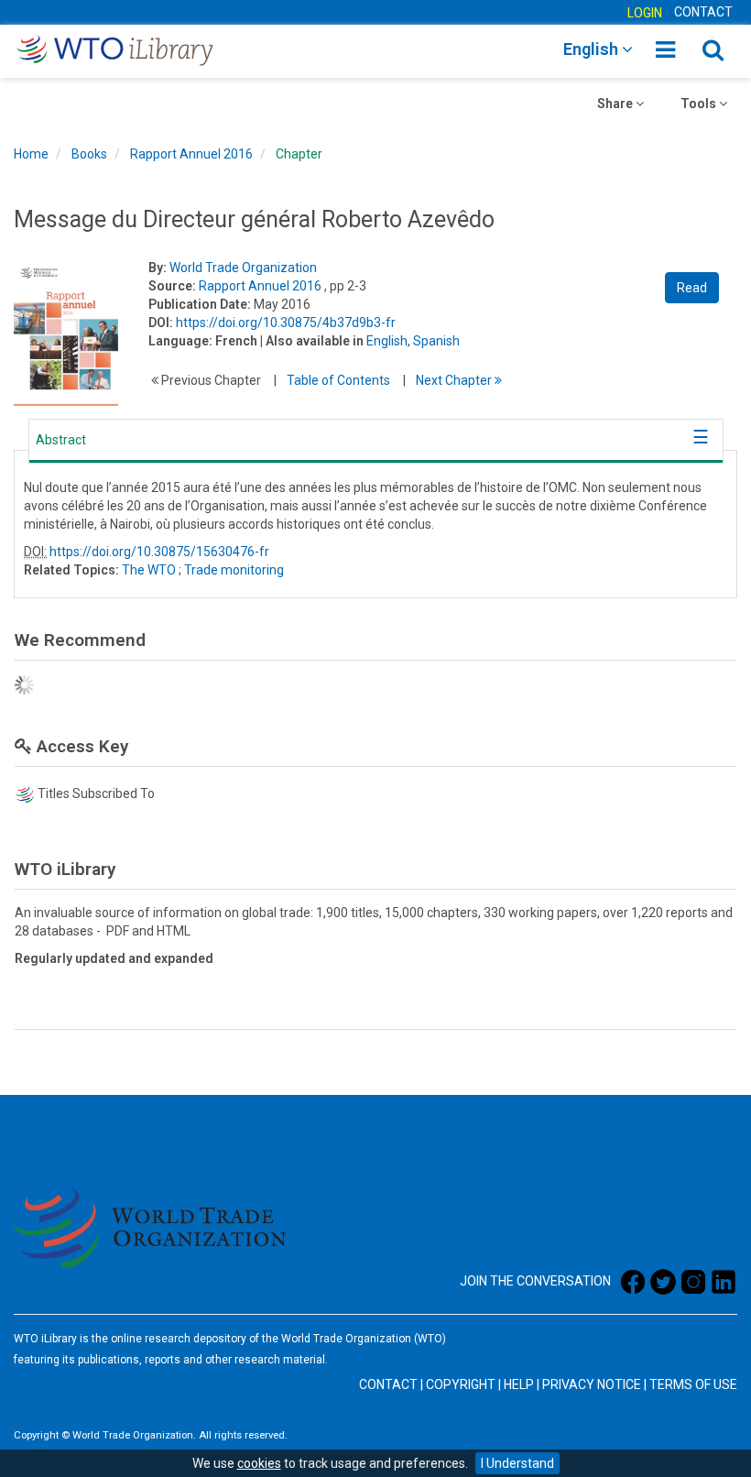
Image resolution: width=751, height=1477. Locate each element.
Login (644, 12)
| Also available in (312, 341)
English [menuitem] (592, 49)
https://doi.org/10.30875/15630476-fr (159, 551)
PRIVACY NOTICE (591, 1384)
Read (692, 287)
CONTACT (703, 12)
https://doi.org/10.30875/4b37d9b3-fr (286, 322)
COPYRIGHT (460, 1384)
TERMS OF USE (693, 1384)
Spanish (436, 341)
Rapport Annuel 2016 (191, 154)
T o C (338, 380)
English (387, 341)
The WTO (149, 570)
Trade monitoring (234, 570)
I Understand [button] (517, 1463)
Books (89, 154)
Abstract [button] (61, 439)
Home (31, 154)
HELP (519, 1384)
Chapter (299, 154)
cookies (259, 1463)
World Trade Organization (243, 267)
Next (455, 380)
